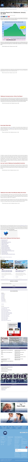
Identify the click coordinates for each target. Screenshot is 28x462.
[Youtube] (21, 432)
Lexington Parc (23, 438)
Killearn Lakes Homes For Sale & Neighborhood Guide (18, 456)
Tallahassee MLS (11, 128)
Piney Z (2, 354)
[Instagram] (23, 432)
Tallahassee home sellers (23, 225)
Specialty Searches (17, 426)
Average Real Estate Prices (4, 243)
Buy (8, 426)
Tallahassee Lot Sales (4, 244)
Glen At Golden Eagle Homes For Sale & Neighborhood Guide (17, 447)
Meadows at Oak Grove (23, 439)
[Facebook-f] (20, 432)
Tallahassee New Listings (4, 368)
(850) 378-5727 (4, 389)
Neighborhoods (24, 426)
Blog (6, 426)
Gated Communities (10, 439)
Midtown (22, 440)
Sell (11, 426)
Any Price (14, 285)
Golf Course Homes (10, 440)
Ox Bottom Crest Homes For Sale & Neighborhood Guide (24, 441)
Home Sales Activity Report (4, 246)
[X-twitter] (24, 432)
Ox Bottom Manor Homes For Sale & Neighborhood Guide (24, 443)
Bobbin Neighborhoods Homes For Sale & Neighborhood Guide (17, 442)
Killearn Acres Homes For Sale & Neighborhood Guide (18, 454)
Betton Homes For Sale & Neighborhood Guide (17, 440)
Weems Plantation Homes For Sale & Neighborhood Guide (24, 457)
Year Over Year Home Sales (4, 245)
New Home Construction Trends (5, 248)
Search (2, 426)
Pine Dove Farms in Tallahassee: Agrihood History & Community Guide (24, 447)
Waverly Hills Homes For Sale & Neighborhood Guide (24, 454)
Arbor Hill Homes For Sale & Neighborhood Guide (18, 438)
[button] (2, 16)
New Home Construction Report (5, 247)
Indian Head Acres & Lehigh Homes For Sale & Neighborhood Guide (18, 453)
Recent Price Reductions (4, 371)
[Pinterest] (25, 432)
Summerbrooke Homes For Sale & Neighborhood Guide (24, 453)
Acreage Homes (9, 438)
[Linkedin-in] (26, 432)
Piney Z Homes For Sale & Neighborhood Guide (24, 448)
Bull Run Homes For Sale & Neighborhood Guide (17, 445)
